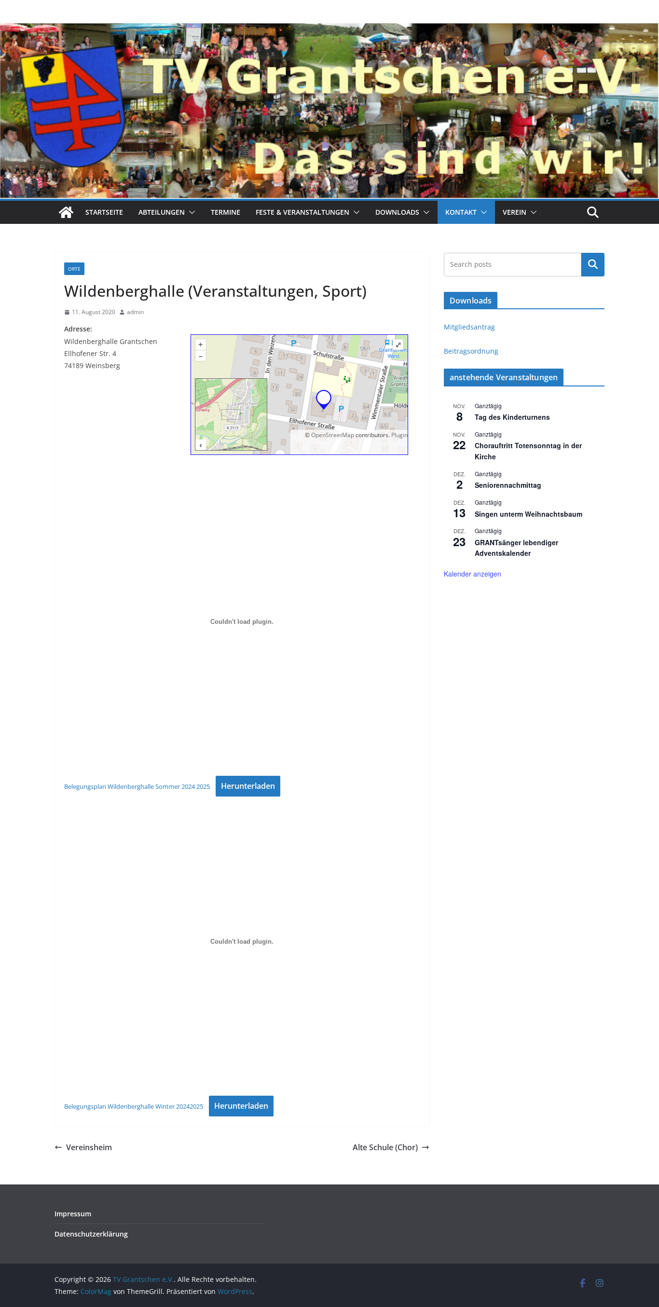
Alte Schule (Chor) (385, 1147)
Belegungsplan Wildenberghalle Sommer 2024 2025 (137, 786)
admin (135, 312)
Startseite (104, 212)
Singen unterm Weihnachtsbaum (528, 514)
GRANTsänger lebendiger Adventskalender (516, 547)
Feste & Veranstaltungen (302, 212)
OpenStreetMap (332, 435)
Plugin (399, 435)
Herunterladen (248, 786)
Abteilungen (161, 212)
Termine (225, 212)
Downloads (397, 212)
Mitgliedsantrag (469, 326)
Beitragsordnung (471, 351)
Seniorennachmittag (508, 485)
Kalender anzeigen (472, 573)
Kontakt (461, 212)
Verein (514, 212)
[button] (190, 212)
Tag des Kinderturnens (512, 417)
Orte (74, 268)
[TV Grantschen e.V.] (66, 212)
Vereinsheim (89, 1147)
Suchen (592, 264)
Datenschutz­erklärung (91, 1233)
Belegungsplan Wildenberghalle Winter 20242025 (133, 1106)
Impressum (73, 1213)
